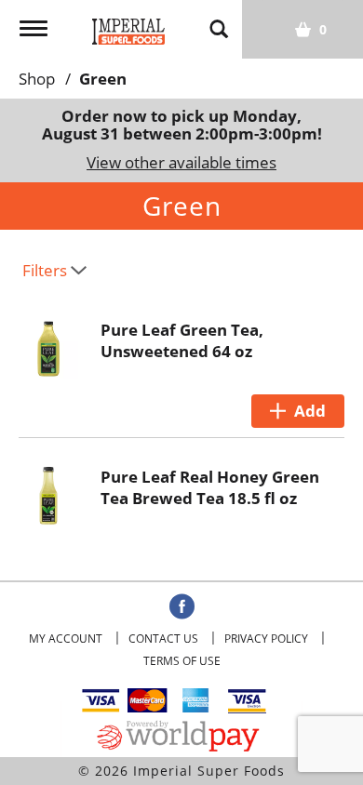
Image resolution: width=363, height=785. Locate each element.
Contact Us (163, 638)
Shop (37, 78)
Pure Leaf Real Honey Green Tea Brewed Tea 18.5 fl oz (210, 487)
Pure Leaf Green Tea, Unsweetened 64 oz (182, 340)
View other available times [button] (181, 162)
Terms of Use (182, 661)
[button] (297, 411)
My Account (65, 638)
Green (103, 78)
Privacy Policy (266, 638)
